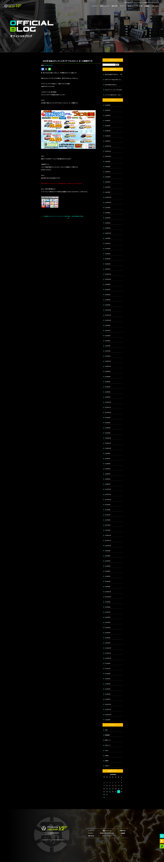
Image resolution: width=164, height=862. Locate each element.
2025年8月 (107, 166)
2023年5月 (107, 253)
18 (109, 788)
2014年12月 (108, 648)
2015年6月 (107, 617)
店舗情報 (146, 6)
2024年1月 (107, 228)
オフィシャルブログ (107, 835)
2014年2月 (107, 694)
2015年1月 (107, 643)
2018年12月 (108, 438)
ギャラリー (122, 6)
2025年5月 (107, 182)
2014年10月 (108, 658)
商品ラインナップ (104, 6)
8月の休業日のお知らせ (111, 84)
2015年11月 (108, 591)
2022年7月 (107, 289)
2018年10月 (108, 448)
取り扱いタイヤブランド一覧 (134, 6)
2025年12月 (108, 146)
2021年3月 (107, 351)
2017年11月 (108, 494)
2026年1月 (107, 141)
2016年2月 (107, 586)
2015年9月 (107, 602)
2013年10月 (108, 714)
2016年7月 (107, 561)
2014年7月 (107, 668)
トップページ (95, 6)
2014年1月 (107, 699)
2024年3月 (107, 223)
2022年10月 (108, 279)
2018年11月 (108, 443)
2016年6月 (107, 566)
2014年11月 (108, 653)
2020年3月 (107, 397)
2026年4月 (107, 125)
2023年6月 (107, 248)
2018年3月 (107, 479)
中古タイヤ (108, 745)
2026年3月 (107, 131)
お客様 (106, 755)
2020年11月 (108, 366)
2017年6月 (107, 520)
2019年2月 (107, 433)
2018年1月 (107, 484)
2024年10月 (108, 202)
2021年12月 (108, 310)
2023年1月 (107, 269)
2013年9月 (107, 719)
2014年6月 (107, 673)
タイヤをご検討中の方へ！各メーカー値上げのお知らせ (114, 95)
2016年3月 (107, 581)
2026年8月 (107, 105)
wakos (106, 750)
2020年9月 (107, 371)
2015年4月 (107, 627)
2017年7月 (107, 515)
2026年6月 (107, 115)
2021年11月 (108, 315)
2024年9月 (107, 207)
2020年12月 (108, 361)
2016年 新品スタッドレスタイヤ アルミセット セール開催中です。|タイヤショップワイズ (142, 2)
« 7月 (104, 797)
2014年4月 (107, 684)
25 (109, 791)
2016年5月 (107, 571)
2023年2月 (107, 264)
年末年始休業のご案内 (78, 216)
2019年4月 (107, 422)
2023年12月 (108, 233)
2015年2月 (107, 638)
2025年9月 (107, 161)
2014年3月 (107, 689)
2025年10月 (108, 156)
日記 (106, 730)
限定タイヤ (108, 740)
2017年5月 (107, 525)
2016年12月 (108, 535)
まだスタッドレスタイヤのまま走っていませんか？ (114, 90)
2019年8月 (107, 417)
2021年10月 (108, 320)
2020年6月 (107, 381)
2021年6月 (107, 335)
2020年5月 (107, 387)
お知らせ (107, 766)
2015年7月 (107, 612)
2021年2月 (107, 356)
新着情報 (107, 735)
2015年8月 (107, 607)
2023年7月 (107, 243)
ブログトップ (112, 60)
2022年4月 (107, 300)
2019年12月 (108, 402)
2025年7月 (107, 172)
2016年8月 (107, 556)
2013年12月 (108, 704)
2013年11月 (108, 709)
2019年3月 (107, 428)
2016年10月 (108, 545)
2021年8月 (107, 325)
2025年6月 (107, 177)
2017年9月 (107, 504)
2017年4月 (107, 530)
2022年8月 (107, 284)
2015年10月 (108, 597)
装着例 (106, 760)
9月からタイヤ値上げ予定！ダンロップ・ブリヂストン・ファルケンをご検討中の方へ (114, 79)
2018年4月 (107, 474)
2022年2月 (107, 305)
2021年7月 (107, 330)
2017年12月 (108, 489)
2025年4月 (107, 187)
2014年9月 (107, 663)
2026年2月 (107, 136)
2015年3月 (107, 632)
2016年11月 (108, 540)
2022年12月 (108, 274)
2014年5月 (107, 679)
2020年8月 (107, 376)
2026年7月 (107, 110)
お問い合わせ (154, 6)
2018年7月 (107, 458)
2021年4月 (107, 346)
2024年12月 (108, 197)
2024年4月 (107, 218)
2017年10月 (108, 499)
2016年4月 (107, 576)
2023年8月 (107, 238)
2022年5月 (107, 294)
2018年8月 (107, 453)
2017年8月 (107, 510)
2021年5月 (107, 341)
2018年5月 (107, 469)
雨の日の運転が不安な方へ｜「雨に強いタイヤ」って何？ (114, 74)
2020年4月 (107, 392)
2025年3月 (107, 192)
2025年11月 (108, 151)
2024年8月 (107, 212)
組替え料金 (114, 6)
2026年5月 (107, 120)
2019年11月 (108, 407)
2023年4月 (107, 259)
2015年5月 (107, 622)
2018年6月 (107, 463)
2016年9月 (107, 550)
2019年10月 (108, 412)
